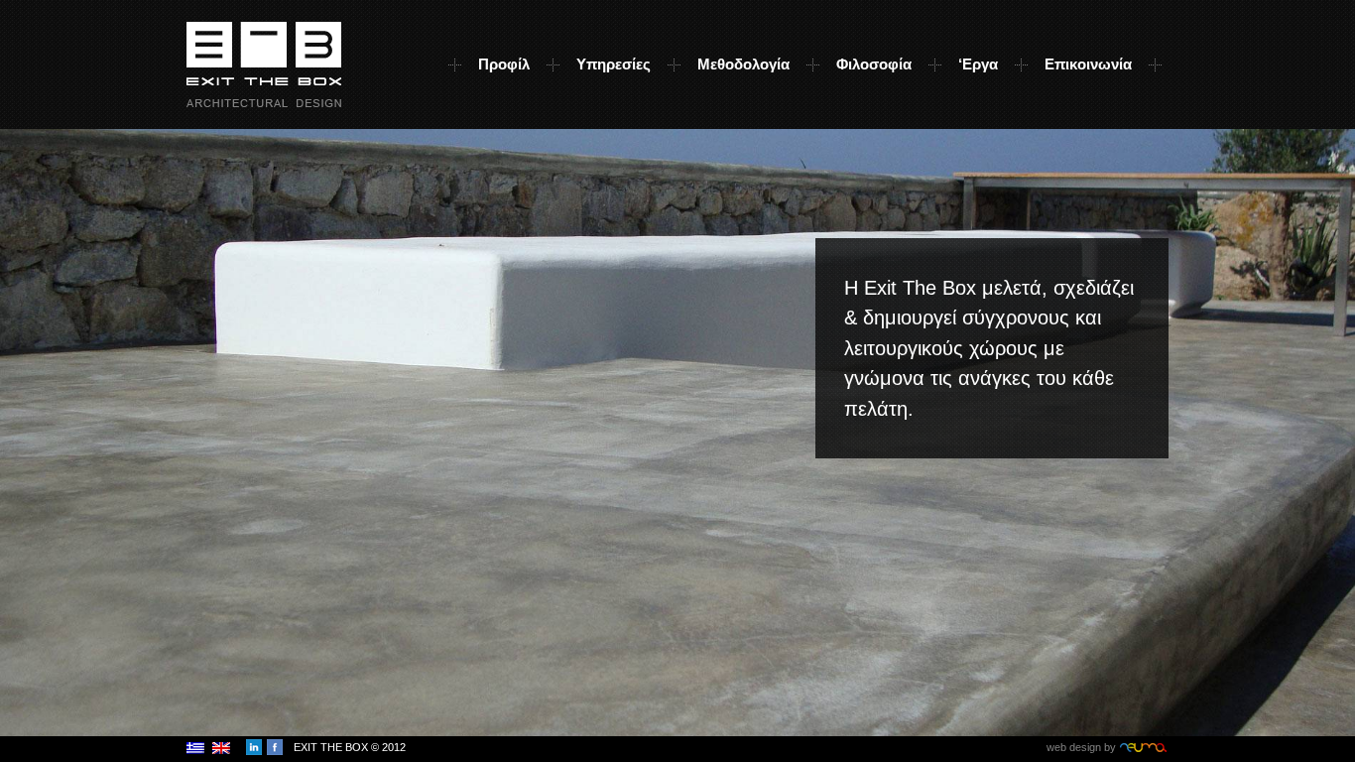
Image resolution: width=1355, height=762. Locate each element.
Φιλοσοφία (874, 64)
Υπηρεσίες (613, 64)
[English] (221, 745)
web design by (1108, 747)
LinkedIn (254, 746)
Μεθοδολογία (743, 64)
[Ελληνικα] (195, 745)
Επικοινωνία (1088, 64)
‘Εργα (978, 64)
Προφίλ (504, 64)
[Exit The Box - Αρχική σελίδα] (263, 60)
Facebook (275, 746)
